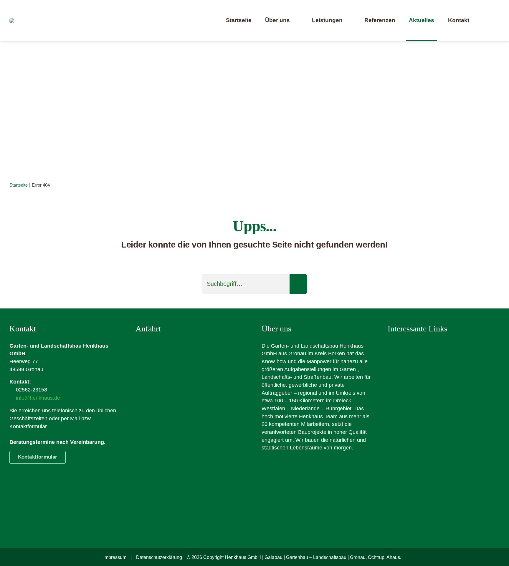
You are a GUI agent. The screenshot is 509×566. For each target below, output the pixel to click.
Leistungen (327, 20)
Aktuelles (421, 20)
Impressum (114, 557)
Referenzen (379, 20)
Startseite (239, 20)
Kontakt (458, 20)
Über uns (277, 20)
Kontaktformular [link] (37, 457)
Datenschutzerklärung (159, 557)
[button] (490, 20)
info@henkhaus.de (38, 398)
